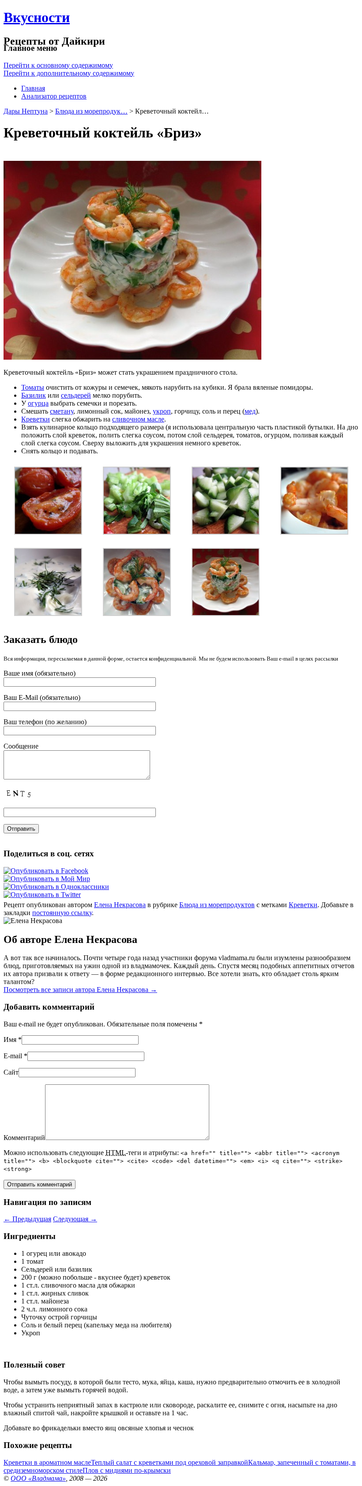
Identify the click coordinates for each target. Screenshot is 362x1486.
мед (250, 411)
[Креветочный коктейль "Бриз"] (226, 613)
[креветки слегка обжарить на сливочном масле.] (314, 532)
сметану (61, 411)
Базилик (33, 395)
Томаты (32, 387)
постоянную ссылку (62, 912)
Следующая (75, 1219)
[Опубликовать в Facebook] (46, 870)
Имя (10, 1039)
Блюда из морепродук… (91, 111)
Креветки (35, 419)
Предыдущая (27, 1219)
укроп (162, 411)
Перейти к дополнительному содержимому (69, 73)
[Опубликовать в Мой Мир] (47, 878)
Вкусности (37, 17)
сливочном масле (138, 419)
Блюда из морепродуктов (217, 904)
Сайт (11, 1072)
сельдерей (76, 395)
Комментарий (24, 1137)
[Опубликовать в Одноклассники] (56, 886)
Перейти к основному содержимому (58, 65)
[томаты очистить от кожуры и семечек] (48, 532)
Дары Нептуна (26, 111)
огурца (38, 403)
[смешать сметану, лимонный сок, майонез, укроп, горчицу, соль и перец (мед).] (48, 613)
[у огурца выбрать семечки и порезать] (226, 532)
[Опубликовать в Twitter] (42, 894)
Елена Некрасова (120, 904)
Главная (33, 88)
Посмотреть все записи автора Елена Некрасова (80, 989)
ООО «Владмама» (38, 1478)
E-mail (13, 1056)
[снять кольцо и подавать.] (137, 613)
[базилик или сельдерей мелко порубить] (137, 532)
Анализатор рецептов (54, 96)
